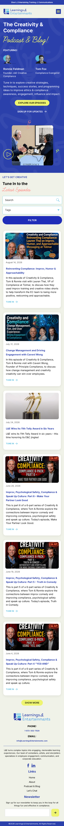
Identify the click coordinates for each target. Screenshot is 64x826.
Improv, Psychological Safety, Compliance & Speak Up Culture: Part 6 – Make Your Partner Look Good (31, 496)
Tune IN (12, 302)
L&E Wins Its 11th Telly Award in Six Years (30, 428)
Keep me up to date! (55, 813)
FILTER (32, 220)
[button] (58, 11)
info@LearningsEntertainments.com (32, 741)
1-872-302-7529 (32, 731)
